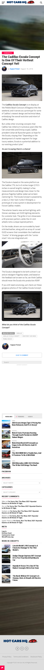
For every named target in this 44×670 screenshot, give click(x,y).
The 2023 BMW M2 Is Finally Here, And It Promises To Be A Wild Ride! (26, 454)
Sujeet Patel (15, 69)
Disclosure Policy (36, 656)
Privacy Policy (6, 656)
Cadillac (19, 333)
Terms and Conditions (21, 656)
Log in (4, 531)
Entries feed (6, 533)
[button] (17, 313)
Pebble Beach (7, 339)
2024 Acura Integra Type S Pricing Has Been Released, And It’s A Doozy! (26, 424)
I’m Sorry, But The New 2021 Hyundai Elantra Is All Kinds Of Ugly (19, 502)
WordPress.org (7, 537)
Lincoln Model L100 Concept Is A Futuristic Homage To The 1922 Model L (25, 548)
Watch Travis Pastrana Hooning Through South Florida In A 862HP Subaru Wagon (25, 435)
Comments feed (8, 535)
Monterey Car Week (29, 336)
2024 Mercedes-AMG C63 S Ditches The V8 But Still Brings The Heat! (25, 464)
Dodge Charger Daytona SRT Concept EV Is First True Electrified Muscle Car (27, 558)
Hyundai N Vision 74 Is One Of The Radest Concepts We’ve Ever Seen (26, 567)
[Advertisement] (22, 28)
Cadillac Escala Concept (11, 336)
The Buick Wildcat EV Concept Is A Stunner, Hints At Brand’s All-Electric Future (27, 578)
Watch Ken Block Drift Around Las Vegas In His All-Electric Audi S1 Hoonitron (25, 445)
